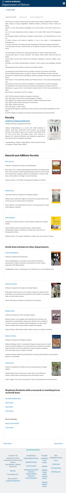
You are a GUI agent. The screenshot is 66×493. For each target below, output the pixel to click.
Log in (56, 460)
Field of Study (11, 9)
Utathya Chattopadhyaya (17, 120)
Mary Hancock (9, 161)
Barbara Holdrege (10, 336)
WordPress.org (55, 471)
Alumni (44, 486)
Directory (13, 470)
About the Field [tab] (11, 17)
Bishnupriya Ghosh (11, 284)
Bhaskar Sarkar (10, 311)
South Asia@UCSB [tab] (36, 17)
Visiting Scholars (44, 475)
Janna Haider (9, 427)
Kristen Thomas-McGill (12, 423)
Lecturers (44, 466)
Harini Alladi (9, 406)
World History (7, 443)
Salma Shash (9, 411)
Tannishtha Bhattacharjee (13, 398)
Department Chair (44, 459)
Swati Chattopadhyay (11, 252)
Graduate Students (44, 483)
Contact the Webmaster (13, 480)
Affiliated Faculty (44, 471)
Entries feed (56, 464)
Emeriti (44, 478)
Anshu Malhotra (10, 217)
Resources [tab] (23, 17)
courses (16, 88)
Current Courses (31, 466)
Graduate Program (31, 462)
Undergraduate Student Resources (31, 470)
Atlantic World (58, 443)
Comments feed (56, 468)
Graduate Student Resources (31, 475)
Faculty (44, 462)
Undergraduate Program (31, 458)
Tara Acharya (9, 402)
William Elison (9, 190)
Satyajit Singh (9, 363)
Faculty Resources (31, 478)
